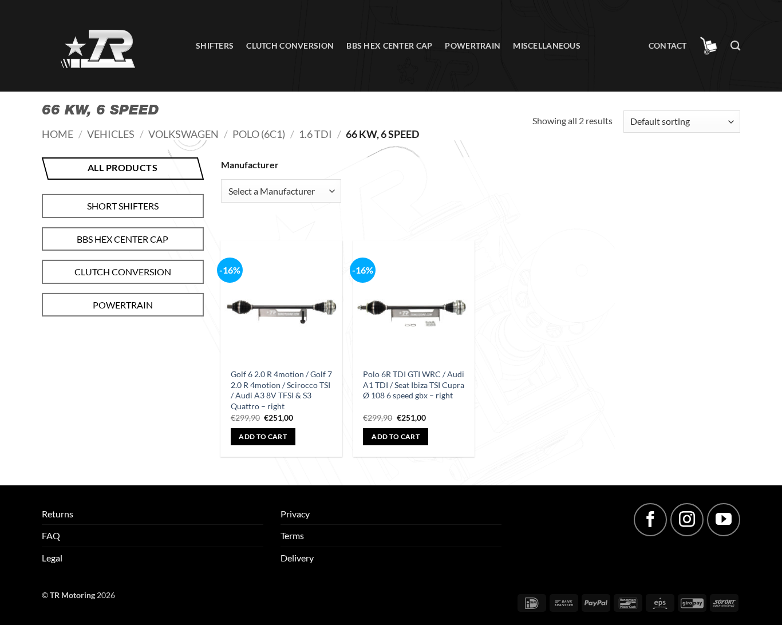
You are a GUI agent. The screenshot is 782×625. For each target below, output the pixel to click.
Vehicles (111, 134)
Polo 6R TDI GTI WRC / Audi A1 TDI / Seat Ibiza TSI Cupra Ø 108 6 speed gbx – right (413, 384)
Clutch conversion (290, 45)
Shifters (215, 45)
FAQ (51, 535)
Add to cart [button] (263, 436)
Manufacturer (250, 164)
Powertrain (472, 45)
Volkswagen (183, 134)
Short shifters (123, 205)
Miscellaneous (546, 45)
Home (57, 134)
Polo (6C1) (258, 134)
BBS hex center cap (389, 45)
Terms (292, 535)
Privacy (295, 513)
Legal (52, 557)
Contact (668, 45)
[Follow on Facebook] (650, 519)
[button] (709, 46)
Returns (57, 513)
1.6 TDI (315, 134)
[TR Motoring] (110, 46)
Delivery (297, 557)
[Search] (735, 46)
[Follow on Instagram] (687, 519)
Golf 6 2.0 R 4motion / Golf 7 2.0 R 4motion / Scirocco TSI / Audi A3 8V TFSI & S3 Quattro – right (281, 390)
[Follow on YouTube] (723, 519)
